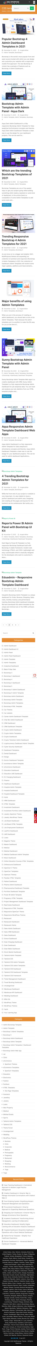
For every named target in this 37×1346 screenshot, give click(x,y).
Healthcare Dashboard (11, 784)
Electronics (7, 1077)
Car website (8, 713)
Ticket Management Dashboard (15, 979)
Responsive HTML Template (13, 908)
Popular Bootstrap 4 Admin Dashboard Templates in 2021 (14, 42)
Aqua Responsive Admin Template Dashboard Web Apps (18, 430)
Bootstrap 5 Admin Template (14, 693)
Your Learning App (10, 1013)
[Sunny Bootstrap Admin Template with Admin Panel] (18, 347)
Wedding (6, 1134)
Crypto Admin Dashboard (13, 730)
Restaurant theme (10, 925)
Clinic (5, 1057)
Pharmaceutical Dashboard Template (16, 888)
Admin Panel (8, 652)
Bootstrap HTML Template (13, 706)
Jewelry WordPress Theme (13, 817)
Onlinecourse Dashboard (12, 864)
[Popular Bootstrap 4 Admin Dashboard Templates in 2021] (18, 26)
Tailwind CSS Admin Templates (14, 965)
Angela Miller (24, 50)
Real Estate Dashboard (12, 905)
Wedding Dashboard (11, 996)
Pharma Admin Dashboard (13, 885)
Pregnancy (8, 1155)
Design (6, 757)
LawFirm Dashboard (11, 831)
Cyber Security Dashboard (13, 747)
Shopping (8, 1161)
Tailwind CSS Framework (12, 976)
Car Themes (8, 710)
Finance (6, 780)
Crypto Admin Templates (12, 733)
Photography (9, 1152)
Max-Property (8, 1108)
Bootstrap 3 (8, 673)
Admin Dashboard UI (11, 649)
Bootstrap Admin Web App (12, 1051)
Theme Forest (8, 1128)
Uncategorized (9, 986)
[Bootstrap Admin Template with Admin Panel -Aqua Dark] (18, 91)
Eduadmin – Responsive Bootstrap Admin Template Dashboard (17, 581)
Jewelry (6, 1101)
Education (6, 1074)
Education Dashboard (11, 770)
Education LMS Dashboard (13, 774)
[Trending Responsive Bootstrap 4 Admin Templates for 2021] (18, 223)
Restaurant (7, 918)
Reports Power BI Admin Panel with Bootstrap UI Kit (17, 527)
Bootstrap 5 (8, 686)
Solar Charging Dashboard (13, 942)
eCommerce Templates (11, 1067)
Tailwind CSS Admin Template (14, 962)
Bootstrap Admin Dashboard (14, 696)
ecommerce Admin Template (14, 763)
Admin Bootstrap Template (12, 1025)
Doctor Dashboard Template (14, 760)
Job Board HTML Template (13, 824)
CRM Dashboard (9, 723)
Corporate (8, 1147)
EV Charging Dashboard (12, 777)
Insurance (6, 1094)
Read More (6, 73)
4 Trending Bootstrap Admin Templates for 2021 (15, 479)
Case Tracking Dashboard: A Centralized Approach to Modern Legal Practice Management (17, 1187)
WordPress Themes (10, 1006)
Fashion (6, 1081)
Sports (5, 1118)
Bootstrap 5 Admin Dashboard (14, 689)
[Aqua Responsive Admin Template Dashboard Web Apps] (18, 414)
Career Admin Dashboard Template (16, 716)
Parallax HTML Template (12, 878)
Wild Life (7, 999)
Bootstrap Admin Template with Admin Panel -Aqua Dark (15, 107)
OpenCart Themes (11, 1064)
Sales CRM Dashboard (11, 932)
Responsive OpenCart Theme (14, 912)
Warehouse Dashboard (11, 989)
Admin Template (9, 52)
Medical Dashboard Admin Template (16, 854)
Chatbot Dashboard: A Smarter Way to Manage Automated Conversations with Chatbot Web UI (18, 1195)
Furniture (6, 1084)
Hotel (6, 797)
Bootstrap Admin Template (13, 700)
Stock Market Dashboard (12, 952)
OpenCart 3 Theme (10, 868)
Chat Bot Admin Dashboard (13, 720)
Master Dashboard (10, 844)
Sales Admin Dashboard (12, 928)
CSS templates (11, 11)
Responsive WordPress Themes (14, 915)
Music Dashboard (10, 858)
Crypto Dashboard (10, 737)
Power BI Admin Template (13, 895)
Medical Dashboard (10, 851)
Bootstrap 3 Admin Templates (13, 1031)
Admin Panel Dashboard (12, 656)
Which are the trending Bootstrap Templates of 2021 (17, 174)
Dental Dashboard (10, 753)
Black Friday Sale (10, 669)
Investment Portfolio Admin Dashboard (17, 811)
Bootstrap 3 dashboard (12, 676)
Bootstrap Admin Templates (13, 703)
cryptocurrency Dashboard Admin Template (19, 743)
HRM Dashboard (9, 800)
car (4, 1054)
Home (4, 11)
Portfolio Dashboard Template (14, 891)
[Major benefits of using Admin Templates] (18, 288)
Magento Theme (9, 841)
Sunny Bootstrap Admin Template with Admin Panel (17, 363)
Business (8, 1141)
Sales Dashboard (10, 935)
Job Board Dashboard (11, 821)
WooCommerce (10, 1167)
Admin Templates (20, 117)
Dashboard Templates (25, 375)
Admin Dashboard (10, 646)
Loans (6, 838)
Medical (6, 848)
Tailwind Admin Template (12, 955)
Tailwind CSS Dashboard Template (16, 972)
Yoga (6, 1169)
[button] (34, 2)
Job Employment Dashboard (14, 827)
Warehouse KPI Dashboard (13, 992)
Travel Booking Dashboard (13, 982)
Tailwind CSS (8, 959)
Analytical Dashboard (11, 666)
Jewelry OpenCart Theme (13, 814)
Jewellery (6, 1097)
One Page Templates (12, 1091)
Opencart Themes (10, 875)
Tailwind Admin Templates (12, 1121)
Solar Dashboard (10, 945)
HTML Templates (9, 1087)
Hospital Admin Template (12, 787)
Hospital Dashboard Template (14, 794)
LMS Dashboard (9, 834)
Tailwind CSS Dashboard (12, 969)
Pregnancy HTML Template (13, 898)
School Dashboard (10, 938)
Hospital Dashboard (11, 790)
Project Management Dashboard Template (18, 901)
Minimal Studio (8, 1114)
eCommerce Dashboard (12, 767)
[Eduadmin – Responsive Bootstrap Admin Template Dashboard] (12, 572)
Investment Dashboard (11, 807)
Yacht (6, 1009)
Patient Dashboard (10, 881)
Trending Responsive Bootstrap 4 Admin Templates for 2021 (15, 240)
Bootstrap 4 (18, 52)
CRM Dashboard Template (13, 726)
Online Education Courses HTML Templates (19, 861)
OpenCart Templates (11, 871)
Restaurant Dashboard (11, 922)
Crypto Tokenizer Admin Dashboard (16, 740)
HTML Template (9, 804)
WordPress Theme (10, 1002)
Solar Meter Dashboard (12, 949)
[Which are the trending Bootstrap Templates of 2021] (18, 158)
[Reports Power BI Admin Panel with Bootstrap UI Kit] (8, 518)
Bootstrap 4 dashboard (10, 375)
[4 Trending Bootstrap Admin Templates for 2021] (12, 471)
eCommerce (7, 1061)
